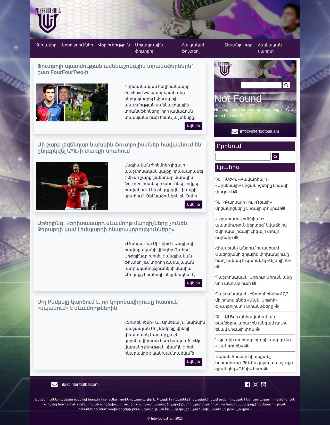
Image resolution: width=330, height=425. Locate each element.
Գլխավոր (46, 45)
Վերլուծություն (114, 45)
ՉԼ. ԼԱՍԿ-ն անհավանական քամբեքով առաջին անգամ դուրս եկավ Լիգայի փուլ (251, 323)
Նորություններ (77, 45)
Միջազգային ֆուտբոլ (149, 48)
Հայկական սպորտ (270, 48)
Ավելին (193, 126)
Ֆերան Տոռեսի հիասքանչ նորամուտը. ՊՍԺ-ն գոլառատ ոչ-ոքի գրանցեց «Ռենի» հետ (254, 362)
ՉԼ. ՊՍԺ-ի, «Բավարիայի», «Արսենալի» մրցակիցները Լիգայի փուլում (251, 185)
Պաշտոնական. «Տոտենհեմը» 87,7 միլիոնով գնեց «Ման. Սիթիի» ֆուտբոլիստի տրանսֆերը (251, 300)
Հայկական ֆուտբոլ (193, 48)
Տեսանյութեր (238, 45)
